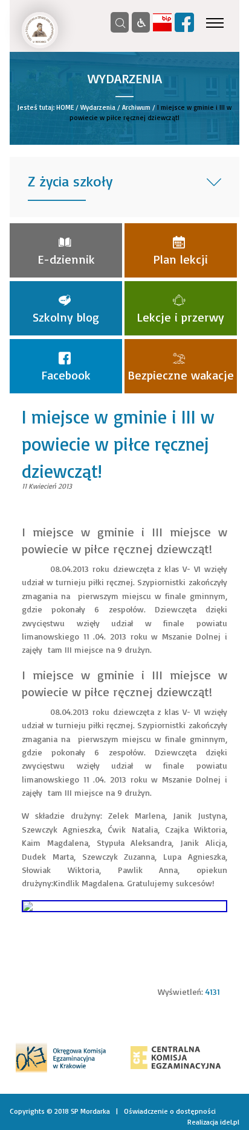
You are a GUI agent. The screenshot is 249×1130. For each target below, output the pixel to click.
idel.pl (229, 1121)
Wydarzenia (97, 107)
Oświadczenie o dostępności (170, 1111)
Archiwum (136, 107)
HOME (65, 107)
